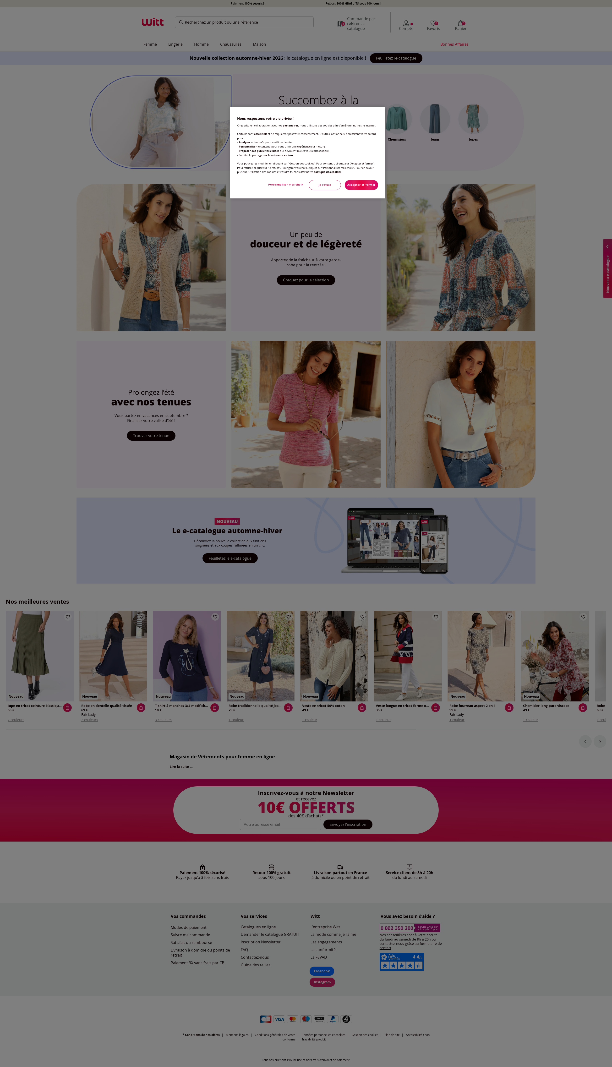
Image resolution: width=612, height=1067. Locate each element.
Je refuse (324, 185)
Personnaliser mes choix (285, 184)
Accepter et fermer (361, 185)
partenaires (290, 125)
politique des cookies (327, 172)
